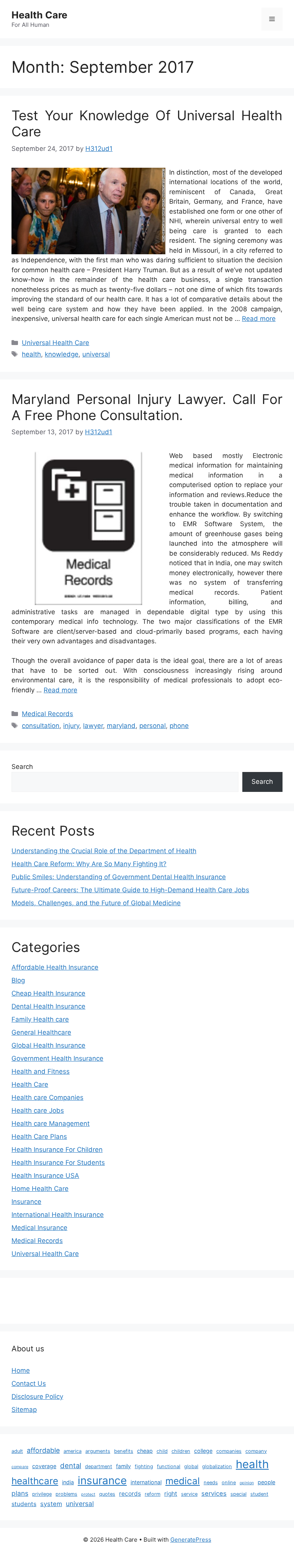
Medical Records (47, 714)
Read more (259, 318)
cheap (145, 1450)
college (203, 1450)
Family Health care (40, 1019)
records (130, 1493)
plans (19, 1493)
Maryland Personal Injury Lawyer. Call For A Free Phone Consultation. (147, 407)
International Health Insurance (57, 1214)
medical (182, 1481)
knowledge (61, 354)
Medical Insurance (39, 1227)
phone (179, 725)
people (266, 1482)
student (259, 1494)
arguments (97, 1451)
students (23, 1504)
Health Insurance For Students (58, 1162)
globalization (217, 1466)
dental (70, 1465)
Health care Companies (47, 1097)
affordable (43, 1450)
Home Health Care (40, 1188)
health (31, 354)
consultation (40, 725)
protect (88, 1494)
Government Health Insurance (57, 1058)
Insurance (26, 1201)
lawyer (93, 725)
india (68, 1482)
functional (168, 1466)
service (189, 1494)
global (191, 1466)
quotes (107, 1494)
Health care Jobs (37, 1110)
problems (66, 1494)
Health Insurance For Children (57, 1149)
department (98, 1466)
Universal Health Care (55, 343)
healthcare (34, 1481)
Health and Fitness (40, 1071)
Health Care (39, 15)
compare (19, 1466)
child (162, 1451)
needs (211, 1482)
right (170, 1493)
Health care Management (50, 1123)
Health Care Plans (39, 1136)
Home (20, 1370)
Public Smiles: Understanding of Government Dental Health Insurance (118, 877)
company (256, 1451)
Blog (18, 980)
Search (22, 766)
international (146, 1482)
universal (96, 354)
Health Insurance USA (45, 1175)
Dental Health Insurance (48, 1006)
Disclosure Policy (37, 1396)
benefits (123, 1451)
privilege (42, 1494)
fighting (144, 1466)
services (214, 1493)
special (238, 1494)
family (123, 1466)
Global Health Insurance (48, 1045)
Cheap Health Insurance (48, 993)
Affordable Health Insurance (54, 967)
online (229, 1482)
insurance (102, 1480)
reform (152, 1494)
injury (71, 725)
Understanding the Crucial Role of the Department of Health (103, 851)
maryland (121, 725)
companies (229, 1451)
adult (17, 1451)
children (181, 1451)
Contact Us (28, 1383)
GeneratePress (190, 1539)
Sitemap (24, 1409)
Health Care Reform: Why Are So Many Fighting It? (89, 864)
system (51, 1504)
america (73, 1451)
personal (152, 725)
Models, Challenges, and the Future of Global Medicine (96, 903)
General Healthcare (41, 1032)
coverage (44, 1466)
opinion (247, 1482)
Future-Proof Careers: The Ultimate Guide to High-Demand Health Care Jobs (130, 890)
